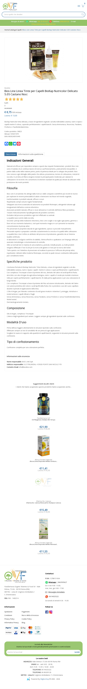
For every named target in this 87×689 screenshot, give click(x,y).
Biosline (7, 88)
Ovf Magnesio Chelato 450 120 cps (43, 420)
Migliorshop (44, 679)
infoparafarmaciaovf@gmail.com (43, 24)
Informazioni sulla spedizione (30, 154)
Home (6, 30)
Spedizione (8, 612)
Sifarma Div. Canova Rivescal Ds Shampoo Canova (43, 503)
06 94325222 (54, 596)
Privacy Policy (9, 619)
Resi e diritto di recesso (30, 615)
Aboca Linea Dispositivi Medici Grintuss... (43, 461)
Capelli (19, 30)
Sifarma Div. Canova (43, 501)
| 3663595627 (57, 582)
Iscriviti (77, 652)
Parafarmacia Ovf (43, 418)
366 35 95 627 (42, 21)
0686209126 (64, 21)
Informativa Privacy (11, 622)
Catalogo (13, 30)
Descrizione (11, 154)
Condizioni (8, 615)
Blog (23, 622)
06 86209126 (42, 672)
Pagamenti (26, 612)
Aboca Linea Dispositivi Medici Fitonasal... (43, 544)
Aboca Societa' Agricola (43, 460)
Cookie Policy (26, 619)
